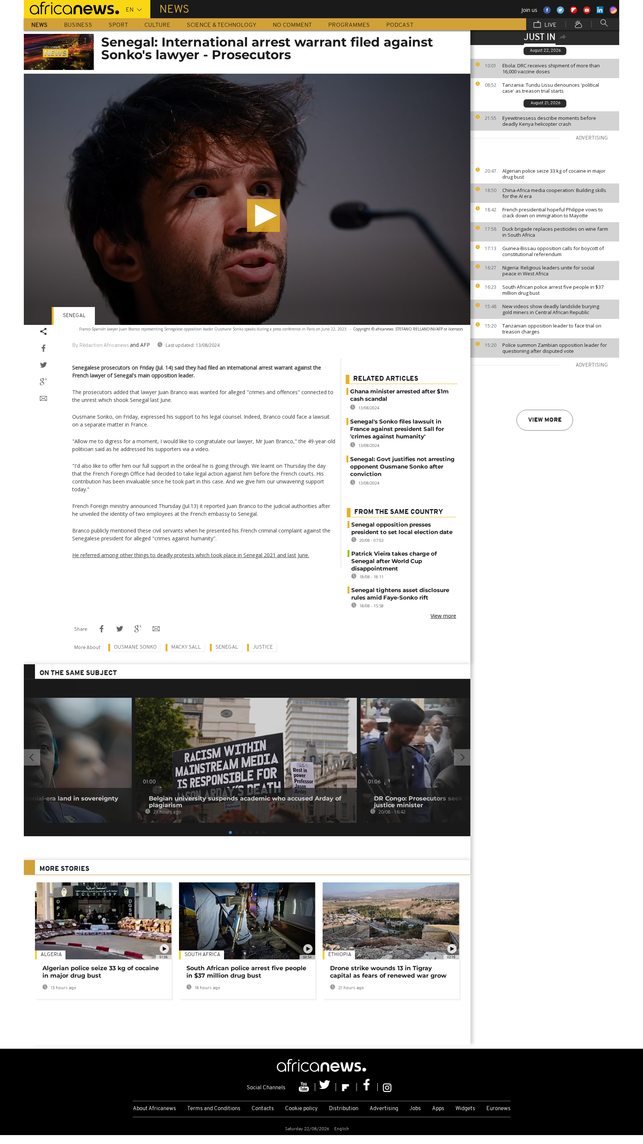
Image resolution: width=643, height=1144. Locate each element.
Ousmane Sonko (135, 647)
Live (550, 25)
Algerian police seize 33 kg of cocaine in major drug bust (553, 174)
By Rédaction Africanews (100, 345)
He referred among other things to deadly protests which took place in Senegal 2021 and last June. (190, 555)
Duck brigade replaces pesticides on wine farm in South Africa (555, 232)
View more (545, 420)
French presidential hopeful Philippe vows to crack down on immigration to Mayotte (552, 212)
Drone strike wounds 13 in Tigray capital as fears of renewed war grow (388, 972)
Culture (157, 25)
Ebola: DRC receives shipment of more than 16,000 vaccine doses (551, 68)
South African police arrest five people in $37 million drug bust (553, 290)
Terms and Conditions (213, 1109)
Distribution (343, 1109)
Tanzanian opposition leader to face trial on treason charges (551, 329)
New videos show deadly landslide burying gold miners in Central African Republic (550, 309)
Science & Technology (221, 25)
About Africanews (154, 1109)
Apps (438, 1109)
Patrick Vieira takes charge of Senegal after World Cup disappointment (394, 561)
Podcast (399, 25)
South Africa (202, 955)
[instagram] (387, 1087)
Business (78, 25)
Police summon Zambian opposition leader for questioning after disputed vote (554, 348)
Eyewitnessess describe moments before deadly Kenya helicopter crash (549, 121)
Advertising (384, 1109)
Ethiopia (339, 955)
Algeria (51, 955)
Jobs (415, 1109)
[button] (263, 215)
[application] (247, 199)
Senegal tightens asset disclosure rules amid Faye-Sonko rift (400, 594)
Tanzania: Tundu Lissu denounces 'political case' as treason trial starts (550, 88)
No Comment (292, 25)
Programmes (349, 25)
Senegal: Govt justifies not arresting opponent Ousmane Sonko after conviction (402, 466)
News (39, 25)
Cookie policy (301, 1109)
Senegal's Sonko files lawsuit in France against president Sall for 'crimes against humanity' (397, 429)
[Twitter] (325, 1087)
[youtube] (304, 1087)
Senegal (74, 316)
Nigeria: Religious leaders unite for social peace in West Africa (548, 271)
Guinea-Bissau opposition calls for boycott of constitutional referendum (553, 251)
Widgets (465, 1109)
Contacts (263, 1109)
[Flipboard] (346, 1087)
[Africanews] (71, 7)
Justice (263, 647)
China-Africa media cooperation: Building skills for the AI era (554, 193)
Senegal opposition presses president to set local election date (401, 528)
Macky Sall (186, 647)
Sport (118, 25)
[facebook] (367, 1087)
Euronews (498, 1109)
